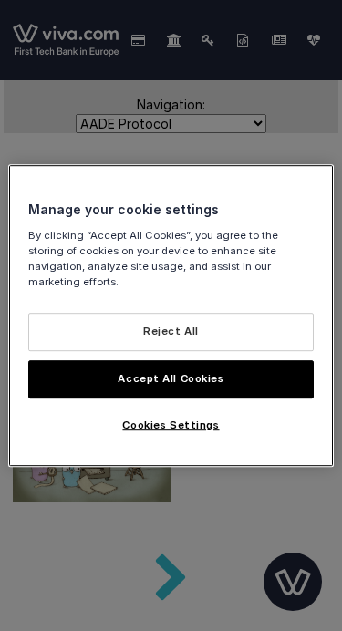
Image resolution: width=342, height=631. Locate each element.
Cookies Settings (170, 425)
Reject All (171, 331)
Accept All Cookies (170, 378)
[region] (170, 315)
